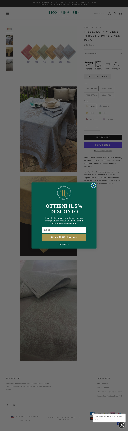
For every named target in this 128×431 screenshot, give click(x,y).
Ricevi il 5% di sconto (64, 237)
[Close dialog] (94, 185)
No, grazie (64, 244)
